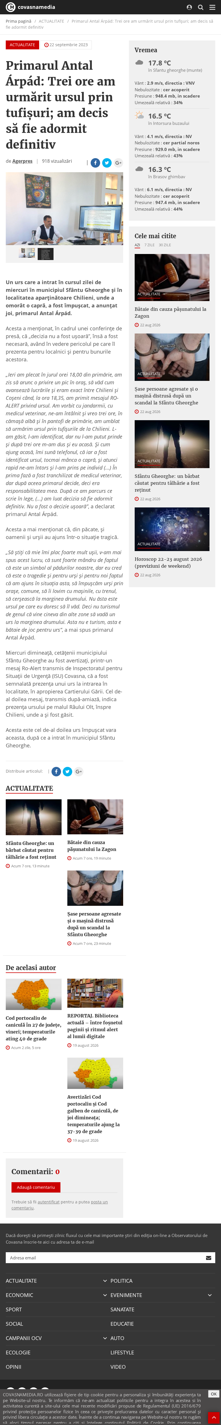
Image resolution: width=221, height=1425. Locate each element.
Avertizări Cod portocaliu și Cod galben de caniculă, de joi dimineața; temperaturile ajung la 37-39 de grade (93, 1114)
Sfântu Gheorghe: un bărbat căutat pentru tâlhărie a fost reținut (31, 850)
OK (214, 1394)
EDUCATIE (122, 1323)
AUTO (117, 1338)
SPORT (14, 1309)
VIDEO (118, 1366)
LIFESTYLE (122, 1352)
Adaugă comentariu (36, 1187)
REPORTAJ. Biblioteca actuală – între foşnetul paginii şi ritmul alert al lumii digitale (95, 1026)
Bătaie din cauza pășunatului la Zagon (91, 846)
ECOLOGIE (18, 1352)
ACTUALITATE (22, 44)
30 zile (165, 244)
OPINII (13, 1366)
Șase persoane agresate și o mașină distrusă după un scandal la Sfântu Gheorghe (94, 924)
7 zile (149, 244)
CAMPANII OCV (24, 1338)
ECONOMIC (19, 1295)
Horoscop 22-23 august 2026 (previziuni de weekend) (168, 562)
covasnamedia (35, 6)
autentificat (49, 1202)
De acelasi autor (31, 968)
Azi (137, 244)
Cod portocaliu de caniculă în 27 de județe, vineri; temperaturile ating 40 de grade (33, 1028)
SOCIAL (14, 1323)
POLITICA (121, 1280)
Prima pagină (18, 21)
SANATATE (122, 1309)
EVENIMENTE (126, 1295)
